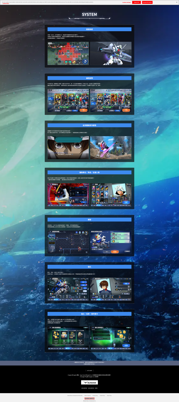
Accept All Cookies (147, 2)
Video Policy (109, 395)
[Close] (176, 2)
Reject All (136, 2)
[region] (89, 2)
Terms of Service (87, 395)
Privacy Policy (95, 395)
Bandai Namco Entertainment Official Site (74, 395)
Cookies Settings (126, 2)
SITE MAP (89, 370)
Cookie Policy (102, 395)
